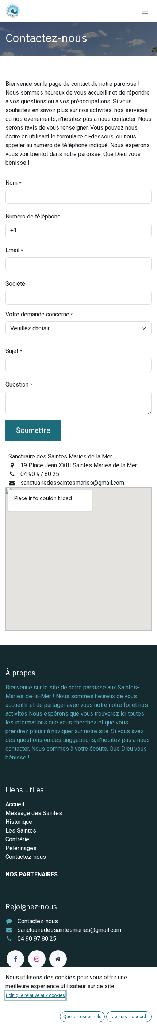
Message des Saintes (33, 813)
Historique (18, 821)
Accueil (14, 804)
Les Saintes (20, 830)
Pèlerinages (21, 848)
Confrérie (17, 839)
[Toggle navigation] (145, 11)
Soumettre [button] (33, 430)
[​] (15, 959)
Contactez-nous (25, 856)
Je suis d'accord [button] (129, 1016)
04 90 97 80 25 (37, 938)
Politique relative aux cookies (35, 995)
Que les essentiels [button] (82, 1016)
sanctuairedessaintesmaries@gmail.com (69, 929)
